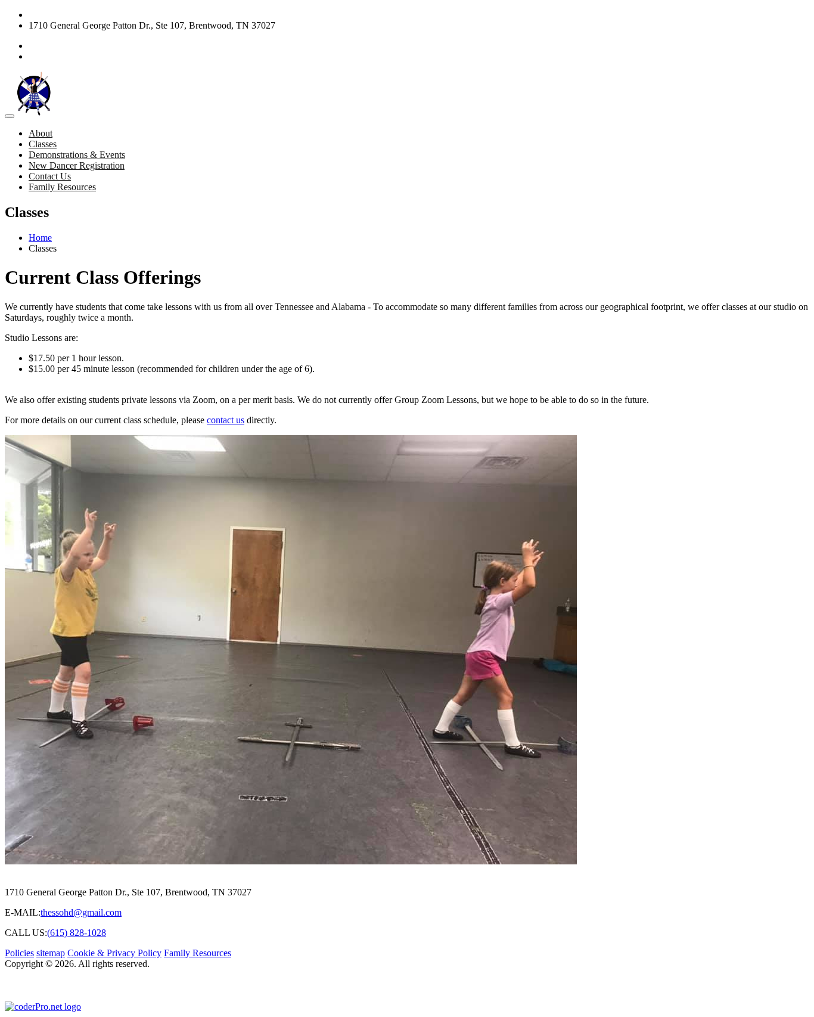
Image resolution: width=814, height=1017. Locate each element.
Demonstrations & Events (77, 155)
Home (40, 237)
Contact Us (50, 176)
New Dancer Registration (77, 165)
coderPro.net (200, 985)
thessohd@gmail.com (81, 912)
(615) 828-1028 (58, 15)
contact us (225, 420)
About (40, 133)
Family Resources (62, 187)
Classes (43, 144)
